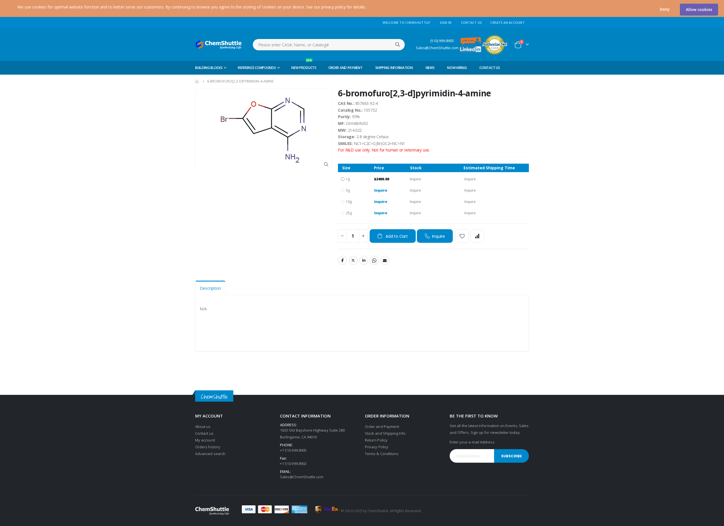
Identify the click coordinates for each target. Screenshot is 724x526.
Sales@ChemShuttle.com (437, 48)
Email (384, 260)
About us (203, 426)
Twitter (353, 260)
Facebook (342, 260)
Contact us (204, 433)
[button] (664, 9)
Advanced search (210, 453)
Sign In (446, 22)
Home (197, 81)
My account (205, 440)
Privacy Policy (376, 446)
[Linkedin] (470, 48)
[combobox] (329, 44)
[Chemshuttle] (218, 44)
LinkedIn (363, 260)
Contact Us (471, 22)
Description (210, 288)
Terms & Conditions (381, 453)
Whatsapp (374, 260)
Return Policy (376, 440)
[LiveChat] (470, 40)
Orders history (207, 446)
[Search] (397, 44)
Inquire (380, 190)
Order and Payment (382, 426)
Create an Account (507, 22)
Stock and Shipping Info (385, 433)
